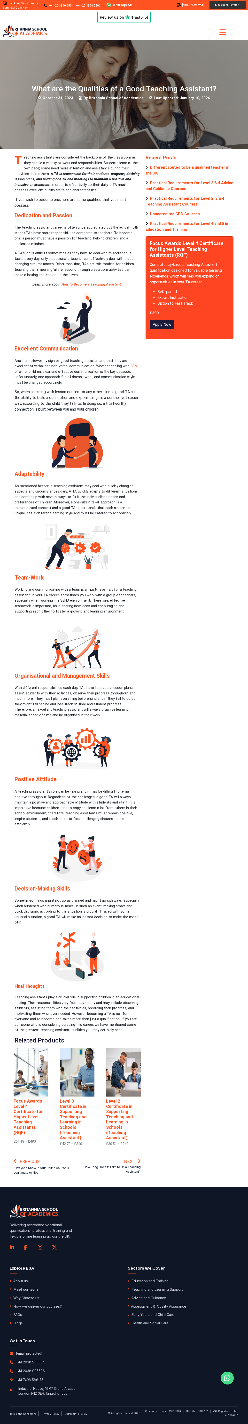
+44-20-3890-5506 (88, 5)
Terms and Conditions (23, 1414)
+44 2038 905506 (30, 1371)
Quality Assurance (171, 1306)
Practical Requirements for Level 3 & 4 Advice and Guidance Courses (189, 186)
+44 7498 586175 (29, 1380)
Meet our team (25, 1289)
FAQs (17, 1315)
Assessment (141, 1306)
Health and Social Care (150, 1323)
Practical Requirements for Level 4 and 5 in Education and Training (187, 226)
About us (20, 1281)
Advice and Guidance (149, 1298)
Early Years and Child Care (153, 1315)
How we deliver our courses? (37, 1306)
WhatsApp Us (122, 5)
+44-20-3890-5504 (61, 5)
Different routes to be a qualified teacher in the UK (187, 170)
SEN (134, 366)
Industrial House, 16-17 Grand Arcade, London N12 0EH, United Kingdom (47, 1391)
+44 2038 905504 (30, 1362)
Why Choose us (26, 1298)
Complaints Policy (76, 1414)
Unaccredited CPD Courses (174, 214)
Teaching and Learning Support (157, 1289)
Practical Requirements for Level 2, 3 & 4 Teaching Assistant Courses (185, 201)
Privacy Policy (50, 1414)
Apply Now (162, 324)
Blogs (18, 1323)
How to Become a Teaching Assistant (91, 284)
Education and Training (150, 1281)
